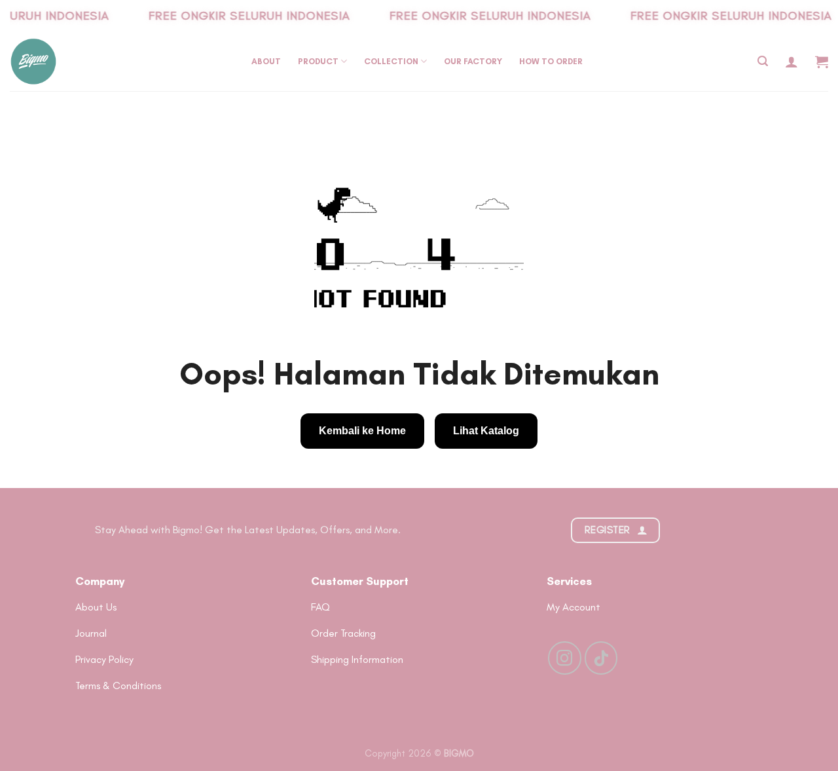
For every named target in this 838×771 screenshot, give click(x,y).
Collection (391, 61)
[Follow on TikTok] (601, 657)
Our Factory (473, 61)
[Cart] (821, 61)
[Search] (762, 61)
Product (318, 61)
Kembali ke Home (362, 430)
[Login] (791, 61)
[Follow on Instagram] (564, 657)
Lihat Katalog (486, 430)
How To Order (551, 61)
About (266, 61)
